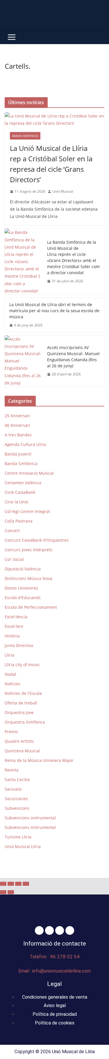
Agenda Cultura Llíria (25, 444)
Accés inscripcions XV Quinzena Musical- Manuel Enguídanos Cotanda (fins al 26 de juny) (73, 356)
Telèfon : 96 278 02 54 (55, 956)
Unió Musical (62, 191)
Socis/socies (16, 798)
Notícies (12, 683)
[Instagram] (59, 930)
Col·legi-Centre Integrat (27, 511)
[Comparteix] (18, 884)
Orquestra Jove (19, 712)
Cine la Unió (16, 502)
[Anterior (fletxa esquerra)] (3, 892)
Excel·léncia (16, 616)
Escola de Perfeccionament (31, 607)
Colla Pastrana (19, 521)
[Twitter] (49, 930)
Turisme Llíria (18, 837)
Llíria (9, 655)
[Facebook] (39, 930)
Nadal (10, 674)
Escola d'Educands (23, 597)
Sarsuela (13, 789)
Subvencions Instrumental (30, 818)
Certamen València (23, 482)
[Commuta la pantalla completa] (11, 884)
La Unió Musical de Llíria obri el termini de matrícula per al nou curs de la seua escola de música (54, 310)
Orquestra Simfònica (25, 722)
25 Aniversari (17, 415)
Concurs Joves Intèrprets (28, 549)
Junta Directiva (19, 645)
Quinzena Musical (22, 750)
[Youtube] (69, 930)
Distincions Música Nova (28, 578)
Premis (11, 731)
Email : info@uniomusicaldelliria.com (54, 971)
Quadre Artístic (19, 741)
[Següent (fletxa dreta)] (11, 892)
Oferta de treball (21, 703)
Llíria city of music (22, 664)
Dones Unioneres (21, 588)
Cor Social (14, 559)
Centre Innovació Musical (29, 473)
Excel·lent (14, 626)
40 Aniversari (17, 425)
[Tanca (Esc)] (26, 884)
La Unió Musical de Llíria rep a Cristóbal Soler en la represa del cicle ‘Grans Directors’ (51, 163)
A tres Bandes (18, 435)
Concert (12, 530)
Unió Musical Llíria (23, 846)
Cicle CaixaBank (20, 492)
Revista (12, 770)
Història (12, 636)
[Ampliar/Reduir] (3, 884)
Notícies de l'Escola (23, 693)
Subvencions (17, 808)
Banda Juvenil (18, 454)
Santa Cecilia (17, 779)
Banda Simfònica (25, 136)
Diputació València (23, 569)
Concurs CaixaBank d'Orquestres (37, 540)
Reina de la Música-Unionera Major (39, 760)
